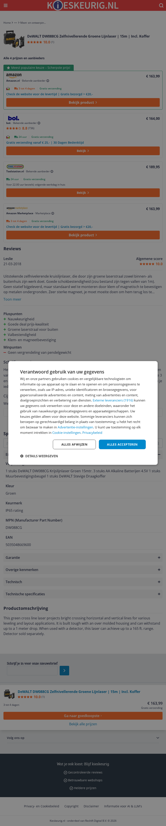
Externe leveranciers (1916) (113, 400)
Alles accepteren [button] (122, 444)
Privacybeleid (92, 432)
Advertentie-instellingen (75, 427)
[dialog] (83, 413)
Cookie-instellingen (66, 432)
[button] (39, 456)
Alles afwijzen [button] (74, 444)
